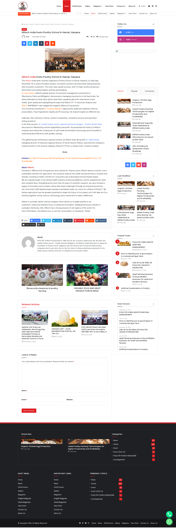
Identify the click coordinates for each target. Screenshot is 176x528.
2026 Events (77, 6)
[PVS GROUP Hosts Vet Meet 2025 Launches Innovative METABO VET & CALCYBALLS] (95, 317)
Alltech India (29, 77)
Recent (121, 91)
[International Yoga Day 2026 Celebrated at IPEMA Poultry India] (124, 124)
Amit (27, 37)
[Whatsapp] (169, 522)
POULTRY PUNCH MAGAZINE (124, 456)
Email (24, 400)
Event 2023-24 (119, 452)
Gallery (87, 6)
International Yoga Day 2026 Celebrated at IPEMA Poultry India (142, 125)
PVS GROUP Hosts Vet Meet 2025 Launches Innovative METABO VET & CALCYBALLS (94, 329)
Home (59, 6)
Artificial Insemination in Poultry (135, 288)
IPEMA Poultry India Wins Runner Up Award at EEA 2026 (142, 137)
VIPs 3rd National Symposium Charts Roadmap (140, 148)
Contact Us (121, 6)
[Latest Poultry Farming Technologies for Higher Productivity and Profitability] (124, 110)
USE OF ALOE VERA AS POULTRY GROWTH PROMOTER (142, 265)
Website (69, 400)
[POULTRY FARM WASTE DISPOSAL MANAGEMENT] (124, 243)
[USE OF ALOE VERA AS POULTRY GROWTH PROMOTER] (124, 263)
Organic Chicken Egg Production (36, 446)
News (67, 6)
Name (24, 390)
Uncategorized (119, 460)
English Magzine (24, 498)
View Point (109, 6)
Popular (134, 91)
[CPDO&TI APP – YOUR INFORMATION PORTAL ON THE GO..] (65, 318)
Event (115, 448)
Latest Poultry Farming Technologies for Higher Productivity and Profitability (145, 193)
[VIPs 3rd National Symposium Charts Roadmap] (124, 147)
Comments (149, 91)
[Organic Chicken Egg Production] (124, 101)
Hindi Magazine (24, 502)
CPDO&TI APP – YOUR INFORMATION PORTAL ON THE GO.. (63, 331)
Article (115, 444)
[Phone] (169, 514)
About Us (131, 6)
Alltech (28, 80)
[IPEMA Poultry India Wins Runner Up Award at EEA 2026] (124, 135)
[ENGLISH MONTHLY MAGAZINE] (23, 6)
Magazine (97, 6)
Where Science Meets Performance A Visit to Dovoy (51, 13)
